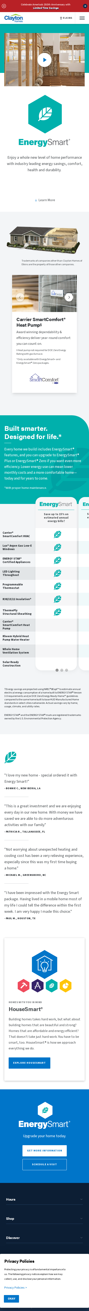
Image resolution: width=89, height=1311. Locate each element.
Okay (11, 1299)
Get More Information (44, 1151)
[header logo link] (13, 18)
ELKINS (67, 18)
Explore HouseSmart (29, 1063)
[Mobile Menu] (82, 18)
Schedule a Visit (44, 1164)
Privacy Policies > (15, 1288)
